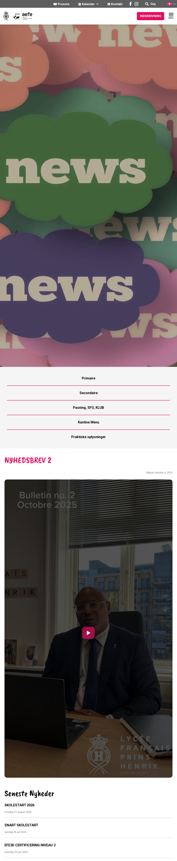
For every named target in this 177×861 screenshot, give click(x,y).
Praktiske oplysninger (88, 437)
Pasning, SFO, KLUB (88, 407)
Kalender (88, 4)
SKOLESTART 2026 (19, 805)
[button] (171, 4)
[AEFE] (20, 16)
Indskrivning (150, 16)
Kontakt (117, 4)
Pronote (63, 4)
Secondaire (89, 393)
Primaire (88, 378)
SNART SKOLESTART (21, 825)
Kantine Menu (88, 422)
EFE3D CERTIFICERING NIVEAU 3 (29, 845)
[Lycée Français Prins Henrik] (6, 16)
